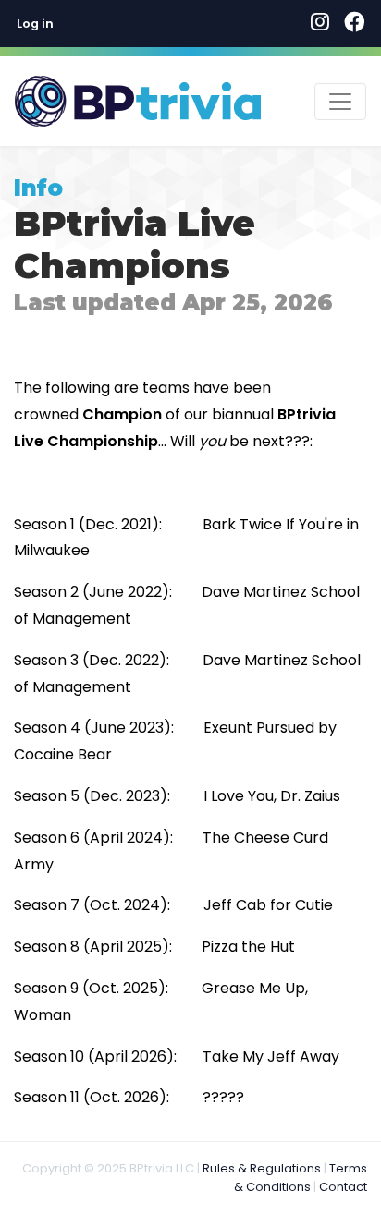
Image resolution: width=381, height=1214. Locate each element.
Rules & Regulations (262, 1168)
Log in (35, 23)
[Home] (138, 101)
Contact (343, 1187)
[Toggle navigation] (340, 101)
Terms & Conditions (300, 1177)
